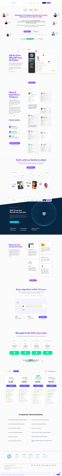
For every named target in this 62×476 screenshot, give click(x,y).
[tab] (9, 371)
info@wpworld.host (7, 469)
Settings (54, 474)
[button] (44, 3)
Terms (30, 169)
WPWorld (14, 3)
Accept (58, 474)
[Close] (60, 474)
